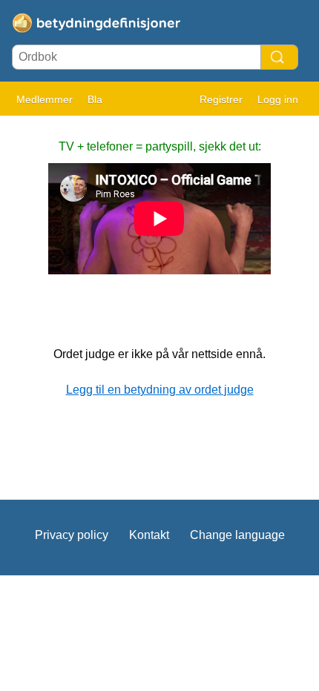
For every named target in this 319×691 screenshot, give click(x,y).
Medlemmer (44, 99)
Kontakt (149, 535)
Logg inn (277, 99)
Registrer (221, 99)
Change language (237, 535)
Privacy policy (71, 535)
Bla (95, 99)
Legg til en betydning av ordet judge (160, 389)
